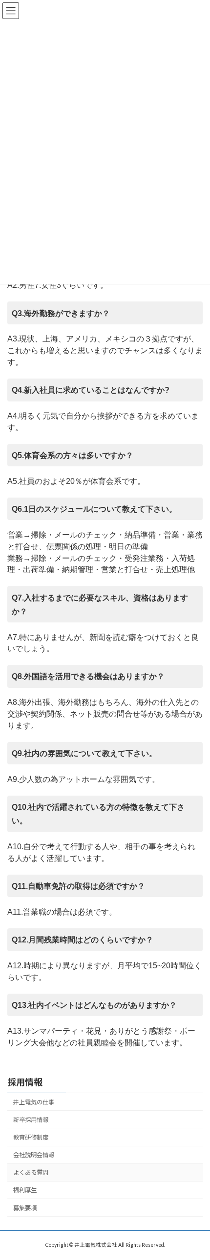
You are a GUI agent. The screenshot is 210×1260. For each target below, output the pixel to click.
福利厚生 (25, 1190)
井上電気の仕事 (33, 1101)
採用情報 (24, 1082)
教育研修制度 (30, 1137)
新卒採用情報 (30, 1119)
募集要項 (25, 1207)
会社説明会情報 (33, 1155)
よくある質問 (30, 1172)
